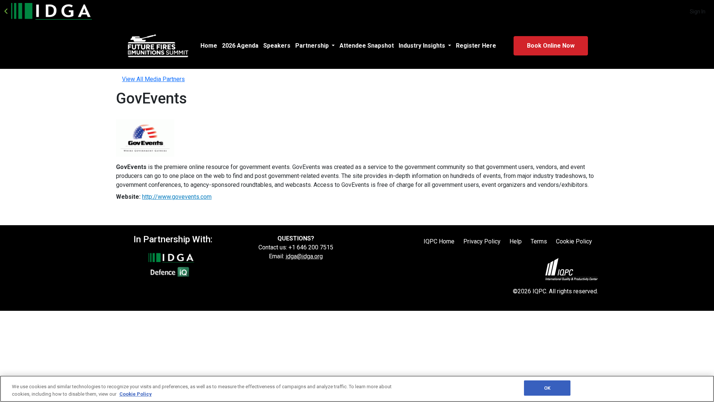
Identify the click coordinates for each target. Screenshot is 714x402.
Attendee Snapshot (367, 45)
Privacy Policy (482, 241)
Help (515, 241)
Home (208, 45)
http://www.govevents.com (177, 196)
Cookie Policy (574, 241)
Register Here (476, 45)
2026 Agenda (240, 45)
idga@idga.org (304, 256)
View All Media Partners (153, 79)
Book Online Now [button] (551, 45)
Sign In (697, 12)
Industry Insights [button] (423, 45)
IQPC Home (439, 241)
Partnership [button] (312, 45)
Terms (539, 241)
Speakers (276, 45)
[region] (357, 389)
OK (547, 388)
